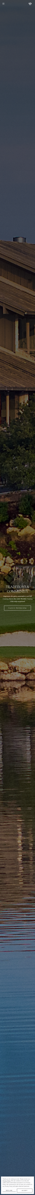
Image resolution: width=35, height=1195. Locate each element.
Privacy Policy (6, 1181)
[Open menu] (3, 3)
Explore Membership (17, 608)
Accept (25, 1190)
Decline (9, 1190)
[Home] (30, 3)
